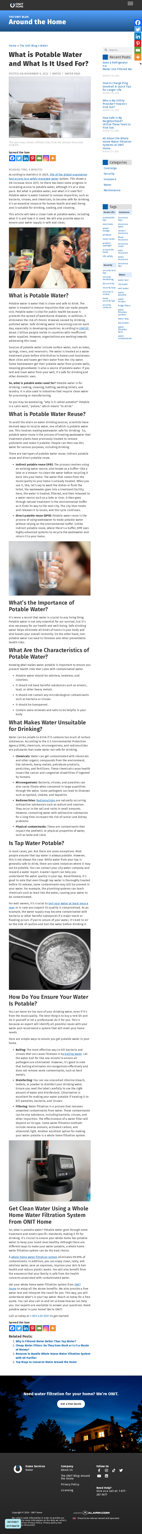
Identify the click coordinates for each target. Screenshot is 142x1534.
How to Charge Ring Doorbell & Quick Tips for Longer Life (117, 86)
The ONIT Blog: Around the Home (75, 1477)
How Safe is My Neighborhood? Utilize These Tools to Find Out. (117, 122)
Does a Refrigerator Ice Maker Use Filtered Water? (120, 67)
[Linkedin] (26, 158)
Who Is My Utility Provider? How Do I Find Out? (115, 104)
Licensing (67, 1490)
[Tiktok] (114, 1470)
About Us (67, 1470)
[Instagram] (46, 158)
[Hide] (140, 63)
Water (44, 45)
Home (12, 45)
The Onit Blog (19, 16)
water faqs (73, 73)
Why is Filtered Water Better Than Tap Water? (46, 1341)
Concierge (110, 168)
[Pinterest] (32, 158)
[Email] (39, 158)
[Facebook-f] (99, 1470)
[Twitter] (19, 158)
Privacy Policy (70, 1484)
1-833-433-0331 (39, 1316)
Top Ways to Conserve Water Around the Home (46, 1362)
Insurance (110, 179)
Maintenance (112, 190)
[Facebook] (12, 158)
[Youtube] (99, 1476)
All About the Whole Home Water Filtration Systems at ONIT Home (117, 143)
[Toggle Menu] (130, 3)
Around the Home (37, 22)
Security (109, 173)
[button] (71, 1404)
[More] (53, 158)
